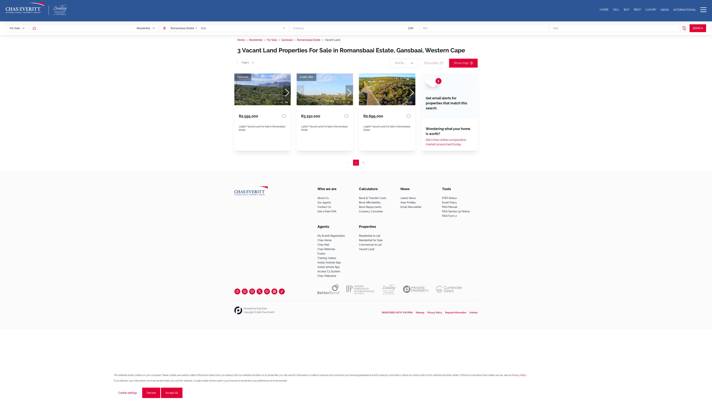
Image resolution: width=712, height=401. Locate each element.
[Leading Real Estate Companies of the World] (60, 10)
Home (241, 39)
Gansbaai (287, 39)
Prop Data (262, 308)
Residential (255, 39)
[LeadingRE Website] (388, 289)
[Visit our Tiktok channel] (282, 291)
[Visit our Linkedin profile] (245, 291)
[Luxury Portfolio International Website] (361, 289)
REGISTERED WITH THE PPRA (397, 312)
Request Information (455, 312)
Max (555, 28)
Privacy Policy (434, 312)
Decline (151, 392)
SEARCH (698, 28)
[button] (196, 28)
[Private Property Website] (416, 289)
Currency (298, 28)
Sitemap (420, 312)
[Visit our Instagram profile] (252, 291)
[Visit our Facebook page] (237, 291)
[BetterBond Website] (328, 289)
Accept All (171, 392)
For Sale (272, 39)
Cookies (473, 312)
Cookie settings (127, 392)
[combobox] (215, 28)
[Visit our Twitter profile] (260, 291)
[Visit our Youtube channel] (267, 291)
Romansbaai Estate (308, 39)
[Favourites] (284, 116)
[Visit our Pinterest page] (274, 291)
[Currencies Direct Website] (449, 289)
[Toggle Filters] (684, 28)
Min (425, 28)
